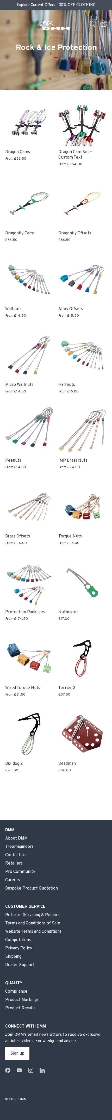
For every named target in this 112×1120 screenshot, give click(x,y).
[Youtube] (19, 1070)
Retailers (14, 863)
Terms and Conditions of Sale (32, 923)
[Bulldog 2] (29, 734)
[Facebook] (7, 1070)
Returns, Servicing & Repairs (32, 915)
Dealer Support (20, 965)
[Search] (92, 24)
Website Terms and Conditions (33, 931)
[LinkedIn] (42, 1070)
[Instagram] (30, 1070)
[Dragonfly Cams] (29, 204)
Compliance (16, 991)
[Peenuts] (29, 431)
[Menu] (8, 24)
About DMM (16, 838)
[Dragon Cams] (29, 122)
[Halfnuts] (82, 355)
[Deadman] (82, 734)
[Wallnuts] (29, 279)
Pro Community (20, 871)
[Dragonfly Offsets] (82, 204)
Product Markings (22, 1000)
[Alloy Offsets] (82, 279)
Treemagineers (19, 846)
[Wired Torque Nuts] (29, 658)
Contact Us (15, 855)
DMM (22, 1099)
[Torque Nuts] (82, 507)
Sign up (17, 1053)
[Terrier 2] (82, 658)
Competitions (18, 940)
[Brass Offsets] (29, 507)
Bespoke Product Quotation (31, 888)
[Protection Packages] (29, 582)
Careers (12, 880)
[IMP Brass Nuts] (82, 431)
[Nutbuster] (82, 582)
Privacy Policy (18, 948)
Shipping (13, 956)
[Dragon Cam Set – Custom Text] (82, 122)
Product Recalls (20, 1008)
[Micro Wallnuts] (29, 355)
